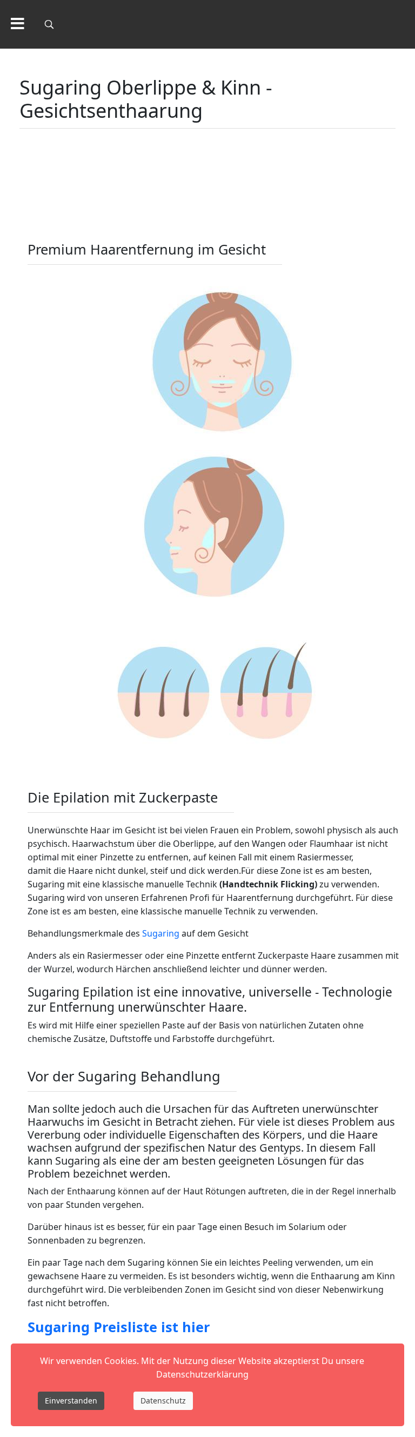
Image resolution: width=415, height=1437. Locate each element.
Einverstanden (71, 1400)
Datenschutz (163, 1400)
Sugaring (160, 933)
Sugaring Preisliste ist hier (119, 1327)
